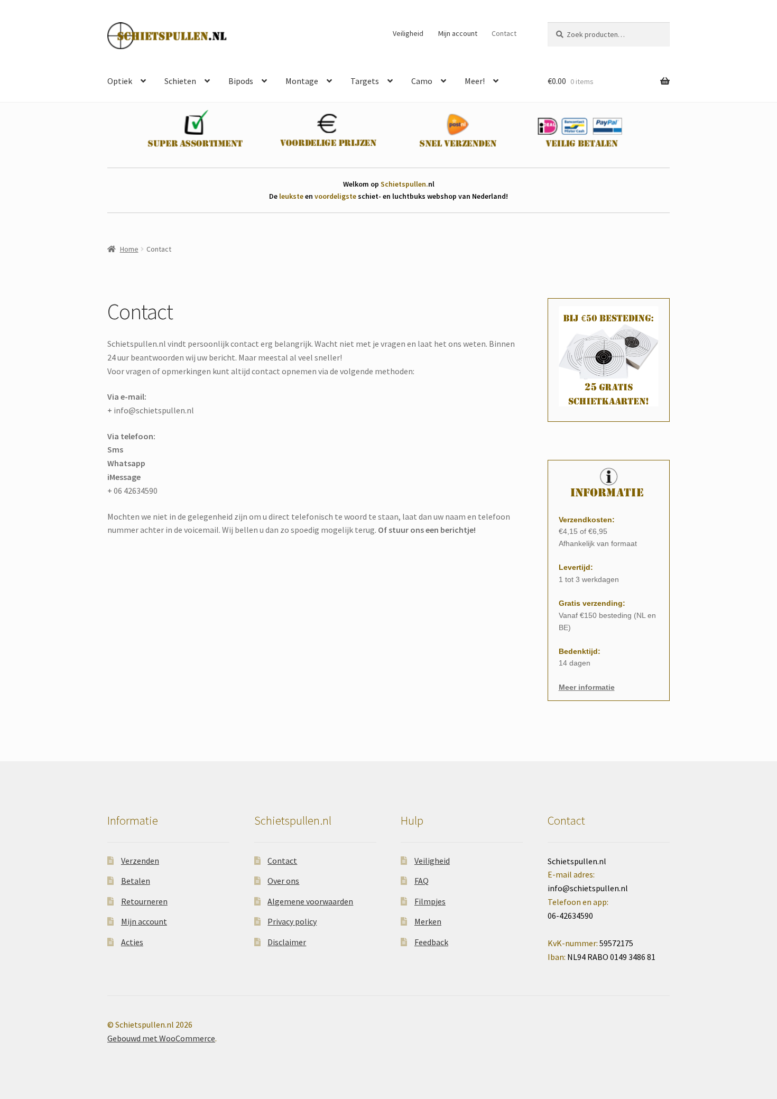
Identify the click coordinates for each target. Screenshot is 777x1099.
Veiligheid (408, 33)
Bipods (240, 81)
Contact (504, 33)
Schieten (180, 81)
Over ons (283, 880)
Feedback (431, 942)
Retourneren (144, 901)
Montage (301, 81)
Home (129, 249)
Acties (132, 942)
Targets (364, 81)
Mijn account (457, 33)
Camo (421, 81)
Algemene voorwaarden (310, 901)
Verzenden (140, 860)
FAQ (421, 880)
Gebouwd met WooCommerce (161, 1038)
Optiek (119, 81)
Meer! (475, 81)
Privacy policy (292, 921)
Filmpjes (430, 901)
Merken (427, 921)
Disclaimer (286, 942)
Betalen (135, 880)
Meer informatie (587, 687)
